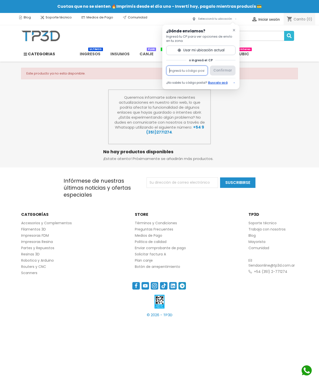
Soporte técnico (59, 17)
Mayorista (256, 241)
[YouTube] (145, 286)
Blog (27, 17)
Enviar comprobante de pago (160, 247)
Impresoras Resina (37, 241)
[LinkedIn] (173, 286)
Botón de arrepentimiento (157, 266)
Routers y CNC (33, 266)
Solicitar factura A (150, 254)
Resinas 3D (30, 254)
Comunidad (137, 17)
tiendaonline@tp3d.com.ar (271, 265)
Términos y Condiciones (156, 223)
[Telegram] (182, 286)
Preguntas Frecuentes (154, 229)
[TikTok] (163, 286)
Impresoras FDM (35, 235)
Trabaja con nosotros (267, 229)
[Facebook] (136, 286)
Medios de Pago (99, 17)
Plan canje (144, 260)
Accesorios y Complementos (46, 223)
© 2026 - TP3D (159, 314)
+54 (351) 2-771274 (270, 271)
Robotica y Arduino (37, 260)
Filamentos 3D (33, 229)
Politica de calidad (150, 241)
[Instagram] (154, 286)
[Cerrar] (234, 30)
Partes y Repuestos (37, 247)
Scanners (29, 272)
